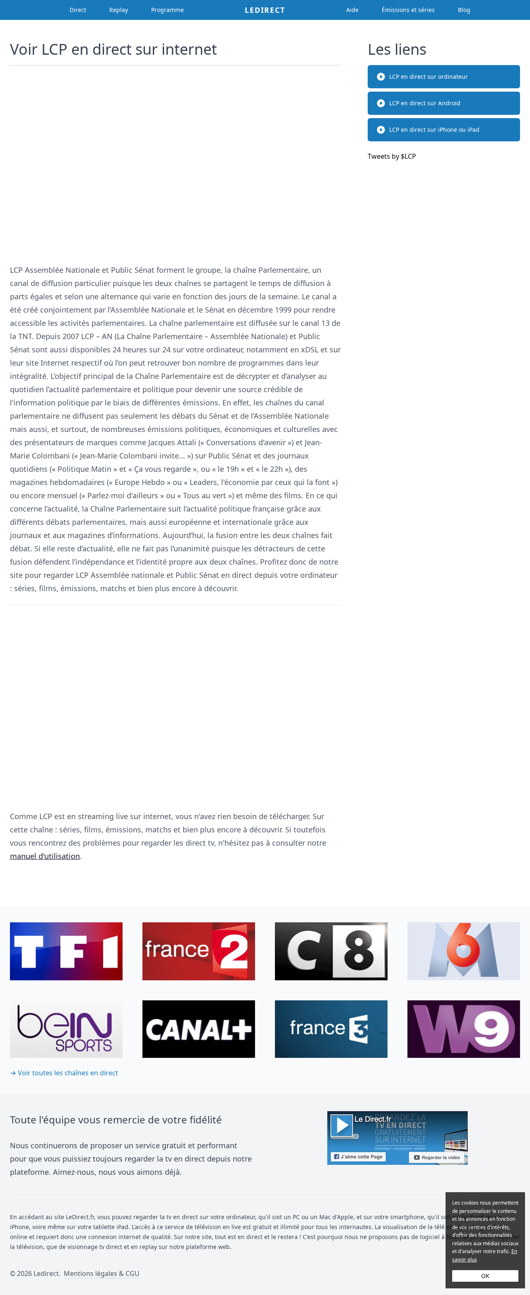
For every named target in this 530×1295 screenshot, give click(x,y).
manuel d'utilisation (45, 856)
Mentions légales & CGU (102, 1273)
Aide (352, 10)
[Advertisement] (175, 161)
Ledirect (265, 10)
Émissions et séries (408, 10)
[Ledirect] (397, 1145)
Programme (167, 10)
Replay (118, 10)
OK (485, 1276)
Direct (78, 10)
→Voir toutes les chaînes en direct (64, 1072)
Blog (464, 10)
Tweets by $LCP (392, 156)
